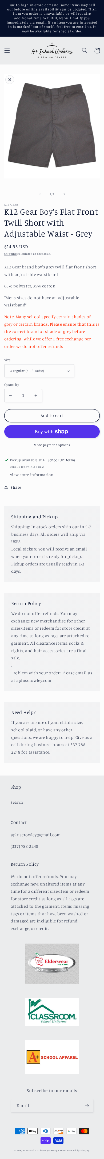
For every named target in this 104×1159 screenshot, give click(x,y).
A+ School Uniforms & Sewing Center (44, 1150)
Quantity (11, 384)
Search (17, 802)
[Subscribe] (87, 1105)
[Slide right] (64, 194)
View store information (32, 474)
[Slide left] (40, 194)
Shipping (10, 253)
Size (7, 360)
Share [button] (16, 487)
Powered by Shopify (78, 1150)
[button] (7, 50)
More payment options (52, 445)
